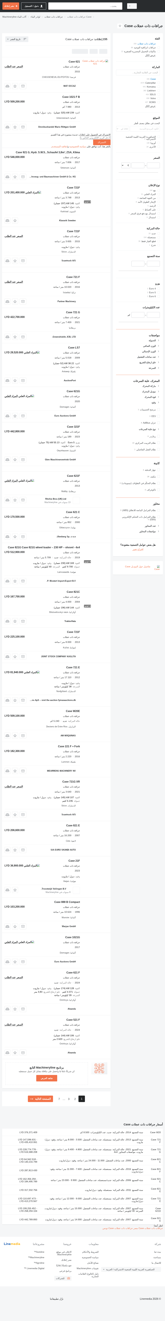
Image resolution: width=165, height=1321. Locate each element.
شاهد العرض (47, 1078)
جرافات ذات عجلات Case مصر (148, 1228)
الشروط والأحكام (90, 1252)
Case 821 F (156, 1170)
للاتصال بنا (156, 1263)
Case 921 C (156, 1180)
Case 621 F (73, 972)
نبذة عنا (157, 1252)
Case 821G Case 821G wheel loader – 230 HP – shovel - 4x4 (44, 547)
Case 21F (74, 860)
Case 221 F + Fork (69, 746)
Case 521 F (73, 1019)
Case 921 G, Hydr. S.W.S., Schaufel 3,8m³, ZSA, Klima (48, 152)
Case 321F (73, 426)
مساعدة (157, 1257)
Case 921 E (156, 1219)
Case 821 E (73, 825)
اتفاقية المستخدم (60, 146)
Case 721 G (73, 312)
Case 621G (73, 391)
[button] (15, 86)
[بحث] (119, 6)
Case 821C (73, 591)
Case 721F (73, 187)
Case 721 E (73, 667)
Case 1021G (72, 937)
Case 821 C (156, 1160)
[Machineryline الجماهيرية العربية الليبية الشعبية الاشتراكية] (151, 6)
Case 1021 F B (71, 97)
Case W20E (73, 711)
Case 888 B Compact (67, 902)
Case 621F (73, 475)
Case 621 (74, 61)
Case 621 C (73, 512)
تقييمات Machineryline (88, 1268)
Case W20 (155, 1132)
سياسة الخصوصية (77, 146)
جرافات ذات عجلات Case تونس (117, 1228)
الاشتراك (102, 142)
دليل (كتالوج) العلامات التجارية (88, 1275)
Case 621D (158, 1209)
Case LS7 (74, 347)
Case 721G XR (71, 781)
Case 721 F (73, 277)
